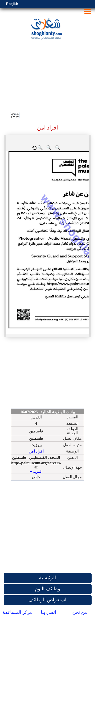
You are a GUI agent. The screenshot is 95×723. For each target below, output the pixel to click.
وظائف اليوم (47, 588)
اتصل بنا (48, 612)
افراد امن (36, 451)
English (12, 4)
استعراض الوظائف (47, 599)
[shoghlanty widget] (15, 115)
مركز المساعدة (17, 612)
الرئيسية (47, 577)
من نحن (79, 612)
